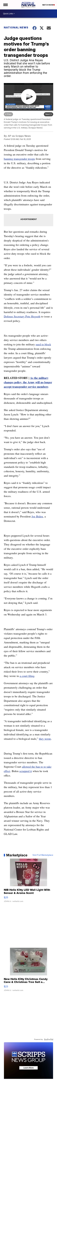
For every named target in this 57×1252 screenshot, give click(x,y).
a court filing (27, 676)
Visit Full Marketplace (42, 855)
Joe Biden (37, 516)
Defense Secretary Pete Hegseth (22, 316)
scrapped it (25, 771)
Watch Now (47, 5)
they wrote (45, 739)
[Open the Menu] (5, 5)
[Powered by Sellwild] (48, 1039)
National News (16, 27)
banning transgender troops (19, 159)
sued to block (43, 344)
